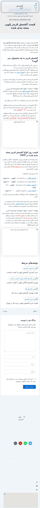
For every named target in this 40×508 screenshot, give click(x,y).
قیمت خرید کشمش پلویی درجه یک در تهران (22, 303)
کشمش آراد (19, 7)
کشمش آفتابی (25, 91)
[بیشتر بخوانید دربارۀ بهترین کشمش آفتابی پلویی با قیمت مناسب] (24, 278)
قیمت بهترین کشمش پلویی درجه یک (25, 293)
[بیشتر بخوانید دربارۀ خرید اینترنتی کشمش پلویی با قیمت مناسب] (30, 268)
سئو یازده (25, 448)
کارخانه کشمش (20, 204)
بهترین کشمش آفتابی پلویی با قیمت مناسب (22, 282)
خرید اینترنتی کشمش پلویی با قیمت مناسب (22, 272)
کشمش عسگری (31, 185)
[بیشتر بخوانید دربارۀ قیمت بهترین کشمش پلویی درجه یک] (31, 289)
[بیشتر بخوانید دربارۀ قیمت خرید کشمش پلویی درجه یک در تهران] (31, 299)
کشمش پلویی (20, 72)
